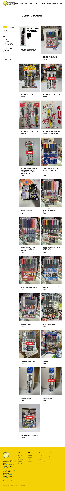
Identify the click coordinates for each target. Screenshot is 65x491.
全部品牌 (40, 455)
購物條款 (50, 458)
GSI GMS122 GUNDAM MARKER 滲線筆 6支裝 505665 (29, 323)
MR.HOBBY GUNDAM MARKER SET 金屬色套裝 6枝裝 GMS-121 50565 (51, 57)
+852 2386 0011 (9, 474)
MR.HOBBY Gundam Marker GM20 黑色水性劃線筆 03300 (28, 50)
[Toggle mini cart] (61, 3)
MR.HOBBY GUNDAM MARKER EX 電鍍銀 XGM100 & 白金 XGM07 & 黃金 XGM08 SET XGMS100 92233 (29, 171)
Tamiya (40, 459)
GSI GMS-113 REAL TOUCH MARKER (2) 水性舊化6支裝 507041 (50, 210)
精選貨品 (16, 3)
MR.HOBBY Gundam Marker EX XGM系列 (29, 132)
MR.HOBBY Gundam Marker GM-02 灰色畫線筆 (28, 397)
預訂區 (21, 3)
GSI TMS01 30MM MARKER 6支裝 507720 (51, 286)
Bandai (40, 457)
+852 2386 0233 (10, 464)
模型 (19, 457)
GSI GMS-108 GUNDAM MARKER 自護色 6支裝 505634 (29, 286)
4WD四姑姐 (20, 459)
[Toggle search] (54, 3)
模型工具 (20, 461)
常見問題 (49, 3)
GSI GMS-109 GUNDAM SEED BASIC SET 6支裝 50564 (51, 169)
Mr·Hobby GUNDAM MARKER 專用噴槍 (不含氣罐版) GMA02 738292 (28, 210)
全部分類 (20, 455)
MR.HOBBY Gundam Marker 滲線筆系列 (51, 95)
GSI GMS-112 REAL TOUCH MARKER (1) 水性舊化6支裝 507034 (28, 249)
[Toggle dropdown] (27, 3)
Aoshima (40, 463)
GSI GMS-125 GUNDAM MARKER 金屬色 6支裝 (51, 360)
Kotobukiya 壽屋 (42, 461)
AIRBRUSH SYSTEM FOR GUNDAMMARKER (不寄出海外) (29, 434)
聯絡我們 (50, 462)
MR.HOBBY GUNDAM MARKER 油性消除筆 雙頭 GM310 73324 (51, 132)
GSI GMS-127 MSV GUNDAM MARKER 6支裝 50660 (50, 323)
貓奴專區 (30, 461)
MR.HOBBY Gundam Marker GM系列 (28, 95)
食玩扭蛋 (20, 463)
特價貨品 (43, 3)
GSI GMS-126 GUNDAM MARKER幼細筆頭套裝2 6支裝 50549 (29, 360)
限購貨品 (30, 457)
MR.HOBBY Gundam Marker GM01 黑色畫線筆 (50, 397)
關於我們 (50, 456)
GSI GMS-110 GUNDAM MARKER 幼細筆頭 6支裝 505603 (51, 248)
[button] (5, 27)
